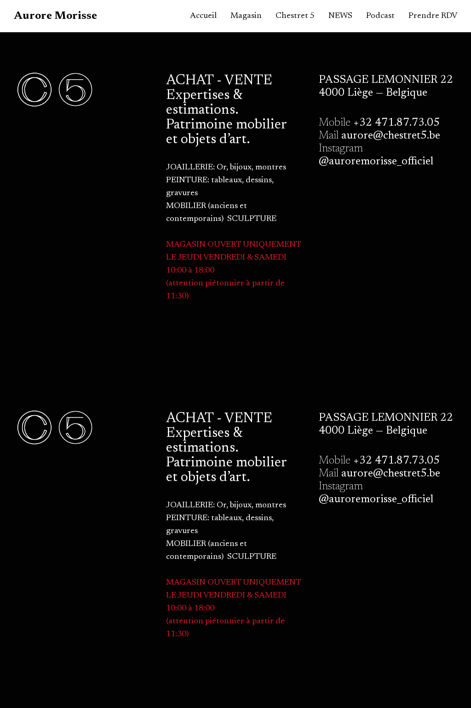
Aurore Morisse (55, 16)
